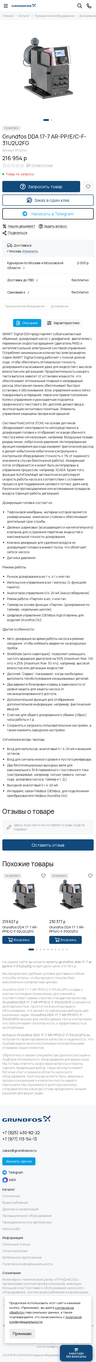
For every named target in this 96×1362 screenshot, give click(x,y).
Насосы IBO (11, 1229)
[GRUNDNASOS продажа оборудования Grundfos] (24, 6)
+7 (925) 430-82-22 (21, 1132)
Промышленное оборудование (54, 16)
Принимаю (22, 1333)
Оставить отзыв (48, 845)
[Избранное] (88, 186)
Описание (30, 323)
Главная (8, 16)
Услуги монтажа (14, 1251)
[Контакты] (89, 6)
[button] (46, 120)
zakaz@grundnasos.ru (19, 1150)
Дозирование (59, 306)
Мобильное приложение (22, 1257)
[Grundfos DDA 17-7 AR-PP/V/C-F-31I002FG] (71, 894)
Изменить (30, 251)
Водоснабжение (15, 1203)
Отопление (11, 1196)
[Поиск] (79, 6)
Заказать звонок (19, 1161)
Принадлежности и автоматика (26, 1222)
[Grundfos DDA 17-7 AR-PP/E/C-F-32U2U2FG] (24, 894)
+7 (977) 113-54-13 (19, 1138)
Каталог (24, 16)
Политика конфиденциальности (27, 1264)
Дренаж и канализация (20, 1209)
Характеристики (66, 323)
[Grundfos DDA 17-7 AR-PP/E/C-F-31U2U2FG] (48, 68)
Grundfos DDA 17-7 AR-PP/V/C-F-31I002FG (67, 929)
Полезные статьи (16, 1244)
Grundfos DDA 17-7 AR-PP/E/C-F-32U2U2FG (20, 929)
